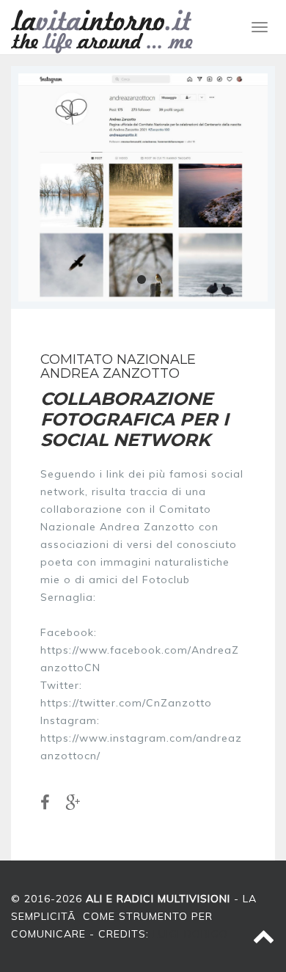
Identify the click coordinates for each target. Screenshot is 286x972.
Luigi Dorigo (190, 933)
